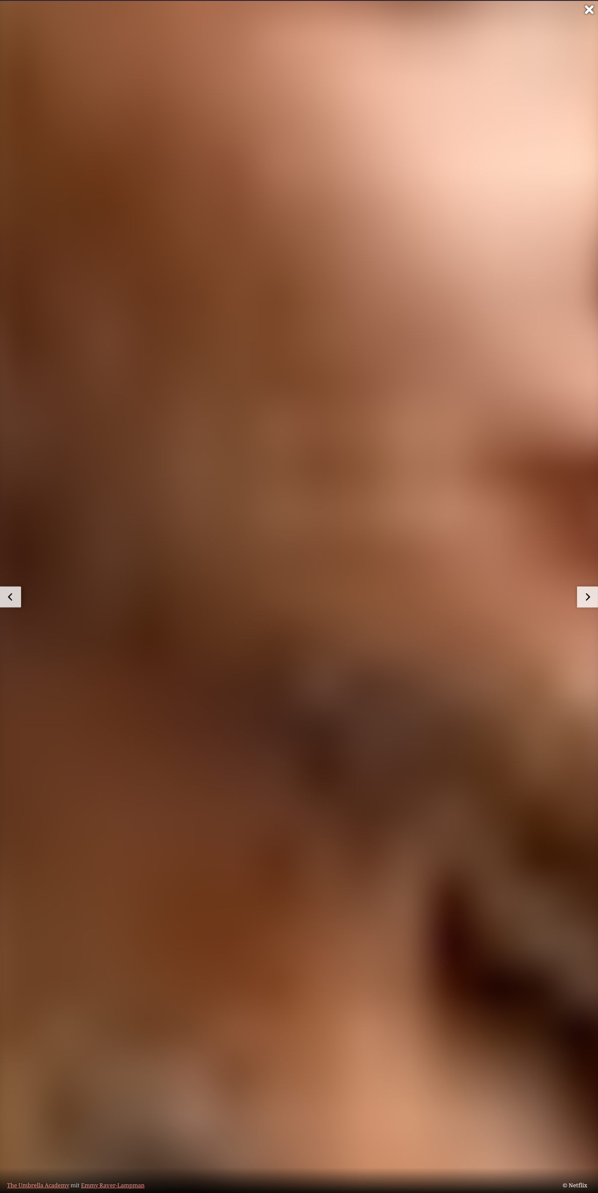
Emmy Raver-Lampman (112, 1185)
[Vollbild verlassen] (589, 9)
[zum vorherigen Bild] (10, 596)
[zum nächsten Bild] (587, 596)
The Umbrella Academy (38, 1185)
